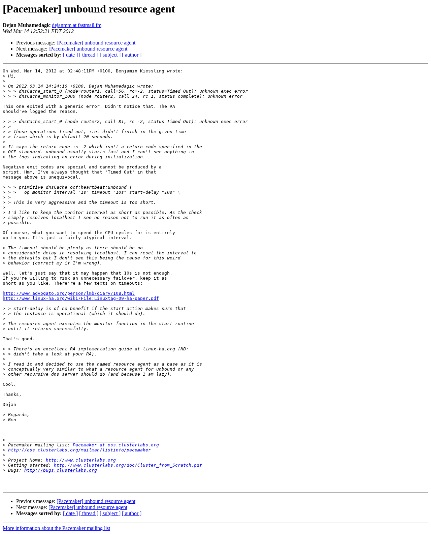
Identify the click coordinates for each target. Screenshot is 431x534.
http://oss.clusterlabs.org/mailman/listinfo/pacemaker (79, 449)
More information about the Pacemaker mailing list (56, 528)
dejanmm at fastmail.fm (76, 25)
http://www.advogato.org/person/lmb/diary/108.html (69, 293)
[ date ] (70, 55)
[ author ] (131, 55)
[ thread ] (88, 55)
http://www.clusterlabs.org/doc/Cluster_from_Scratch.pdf (128, 465)
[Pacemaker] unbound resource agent (96, 42)
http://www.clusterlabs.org (81, 460)
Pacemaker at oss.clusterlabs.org (116, 444)
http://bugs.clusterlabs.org (60, 470)
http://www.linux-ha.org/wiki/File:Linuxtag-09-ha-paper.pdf (81, 298)
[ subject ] (110, 55)
